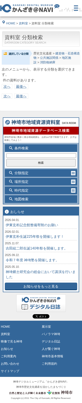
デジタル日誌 (51, 341)
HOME (10, 23)
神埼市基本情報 (52, 356)
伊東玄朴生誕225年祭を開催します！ (35, 236)
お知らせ (7, 349)
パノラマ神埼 (51, 334)
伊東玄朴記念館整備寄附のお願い (32, 225)
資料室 (23, 23)
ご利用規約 (49, 363)
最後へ (21, 86)
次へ (6, 86)
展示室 (46, 326)
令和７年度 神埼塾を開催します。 (32, 260)
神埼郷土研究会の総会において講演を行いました (41, 274)
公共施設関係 (49, 57)
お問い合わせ (10, 363)
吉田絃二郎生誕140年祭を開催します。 (37, 248)
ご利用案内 (8, 356)
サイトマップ (10, 371)
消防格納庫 (47, 62)
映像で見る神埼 (11, 341)
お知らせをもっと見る (40, 286)
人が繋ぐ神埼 (51, 349)
